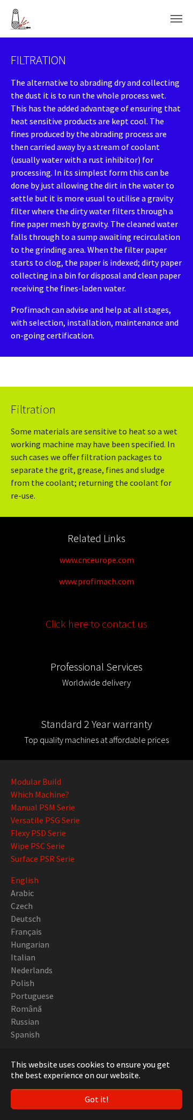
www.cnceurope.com (97, 559)
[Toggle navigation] (176, 19)
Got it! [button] (96, 1099)
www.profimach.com (96, 581)
